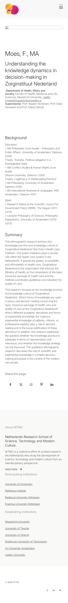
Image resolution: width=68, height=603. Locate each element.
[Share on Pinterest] (41, 384)
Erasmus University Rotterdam (22, 503)
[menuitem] (61, 7)
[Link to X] (47, 590)
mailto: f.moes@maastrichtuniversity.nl (28, 99)
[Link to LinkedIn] (54, 590)
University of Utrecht (17, 534)
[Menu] (61, 7)
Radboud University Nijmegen (22, 497)
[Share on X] (21, 384)
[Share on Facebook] (10, 384)
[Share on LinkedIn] (52, 384)
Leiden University (15, 554)
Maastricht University (17, 521)
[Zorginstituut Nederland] (34, 36)
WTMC (16, 582)
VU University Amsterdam (20, 548)
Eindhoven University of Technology (26, 541)
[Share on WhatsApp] (31, 384)
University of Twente (17, 528)
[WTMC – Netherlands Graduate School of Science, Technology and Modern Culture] (28, 9)
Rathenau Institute (15, 490)
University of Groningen (18, 484)
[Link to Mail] (60, 590)
